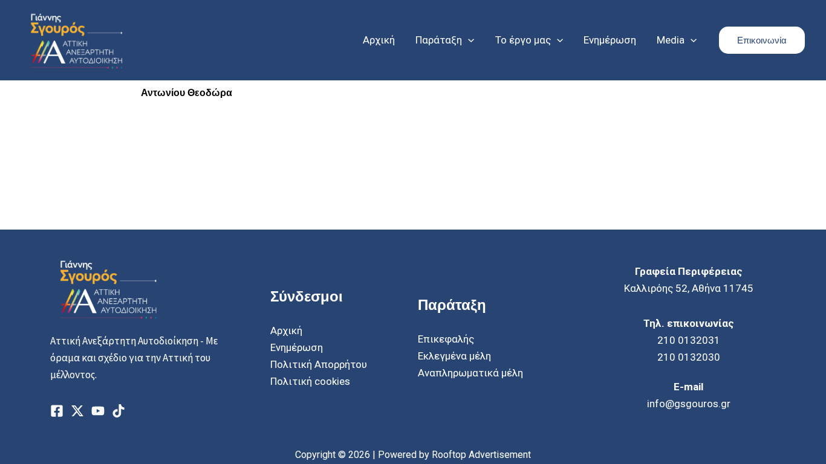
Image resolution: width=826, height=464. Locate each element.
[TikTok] (118, 410)
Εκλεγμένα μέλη (454, 356)
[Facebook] (56, 410)
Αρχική (286, 330)
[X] (77, 410)
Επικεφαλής (446, 339)
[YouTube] (98, 410)
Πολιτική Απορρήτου (318, 364)
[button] (468, 40)
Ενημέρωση (296, 347)
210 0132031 (688, 340)
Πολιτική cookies (310, 381)
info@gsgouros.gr (688, 404)
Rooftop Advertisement (481, 454)
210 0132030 (688, 357)
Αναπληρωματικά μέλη (470, 373)
